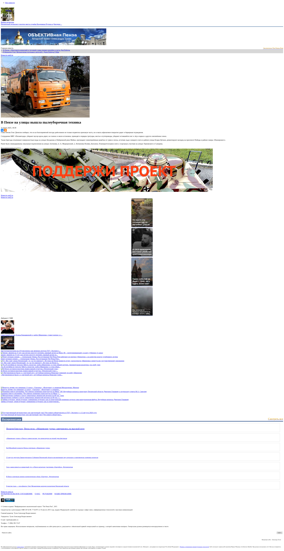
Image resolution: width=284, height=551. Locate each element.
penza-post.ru (20, 546)
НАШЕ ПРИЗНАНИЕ (62, 494)
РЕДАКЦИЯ (47, 494)
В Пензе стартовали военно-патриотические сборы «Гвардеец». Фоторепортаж (32, 476)
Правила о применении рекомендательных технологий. (194, 546)
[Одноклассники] (5, 130)
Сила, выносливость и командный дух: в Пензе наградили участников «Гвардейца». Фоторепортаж (39, 467)
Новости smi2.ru (7, 55)
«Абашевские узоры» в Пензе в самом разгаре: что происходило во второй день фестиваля (36, 438)
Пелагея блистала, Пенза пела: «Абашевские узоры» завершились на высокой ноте (45, 428)
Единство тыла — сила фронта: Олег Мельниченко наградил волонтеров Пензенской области (37, 486)
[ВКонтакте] (2, 130)
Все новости (10, 3)
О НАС (37, 494)
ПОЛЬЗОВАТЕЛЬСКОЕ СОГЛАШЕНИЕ (17, 494)
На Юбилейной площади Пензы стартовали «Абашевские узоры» (28, 448)
